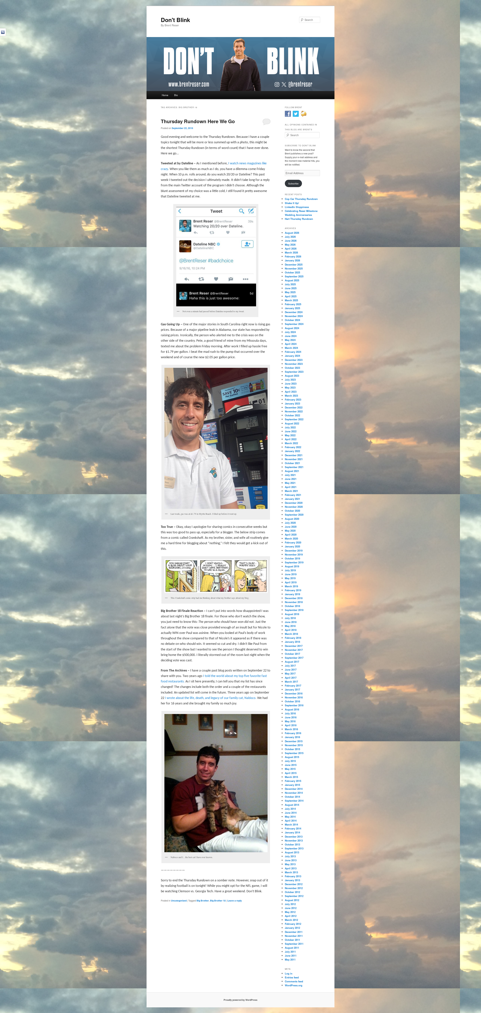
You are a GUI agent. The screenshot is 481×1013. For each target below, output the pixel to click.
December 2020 (294, 503)
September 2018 (294, 610)
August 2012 (292, 900)
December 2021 (294, 455)
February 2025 (293, 304)
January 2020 (292, 546)
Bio (176, 95)
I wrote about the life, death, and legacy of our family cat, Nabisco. (210, 698)
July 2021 (290, 475)
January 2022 (292, 451)
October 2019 (292, 558)
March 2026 (291, 252)
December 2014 (294, 789)
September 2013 (294, 848)
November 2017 (294, 650)
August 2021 (292, 471)
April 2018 (290, 630)
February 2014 (293, 828)
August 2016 (292, 709)
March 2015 (291, 777)
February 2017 (293, 685)
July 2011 (290, 951)
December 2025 (294, 264)
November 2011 (294, 936)
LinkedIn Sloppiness (297, 207)
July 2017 (290, 665)
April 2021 (290, 487)
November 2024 (294, 316)
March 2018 (291, 634)
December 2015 (294, 741)
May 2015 (290, 769)
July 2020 (290, 522)
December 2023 (294, 360)
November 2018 (294, 602)
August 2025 (292, 280)
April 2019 (290, 582)
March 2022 (291, 443)
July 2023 (290, 379)
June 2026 (290, 240)
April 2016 (290, 725)
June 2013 (290, 860)
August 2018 (292, 614)
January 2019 (292, 594)
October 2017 (292, 654)
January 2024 (292, 355)
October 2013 (292, 844)
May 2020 (290, 530)
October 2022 (292, 415)
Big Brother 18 (218, 900)
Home (165, 95)
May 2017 (290, 673)
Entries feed (292, 977)
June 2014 (290, 812)
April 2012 (290, 916)
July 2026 (290, 236)
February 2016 (293, 733)
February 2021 (293, 495)
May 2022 (290, 435)
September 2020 (294, 514)
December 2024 (294, 312)
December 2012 (294, 884)
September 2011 (294, 943)
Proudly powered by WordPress (240, 1000)
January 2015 (292, 785)
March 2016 (291, 729)
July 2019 (290, 570)
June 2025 (290, 288)
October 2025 (292, 272)
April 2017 (290, 677)
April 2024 (290, 344)
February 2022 (293, 447)
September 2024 (294, 324)
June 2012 (290, 908)
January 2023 (292, 403)
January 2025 (292, 308)
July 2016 (290, 713)
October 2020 (292, 510)
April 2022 (290, 439)
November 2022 (294, 411)
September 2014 (294, 800)
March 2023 (291, 395)
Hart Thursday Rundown (299, 219)
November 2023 (294, 364)
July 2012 (290, 904)
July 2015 (290, 761)
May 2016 (290, 721)
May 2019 (290, 578)
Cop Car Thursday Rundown (301, 199)
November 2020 (294, 506)
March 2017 (291, 681)
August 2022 (292, 423)
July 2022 (290, 427)
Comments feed (294, 981)
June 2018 (290, 622)
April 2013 (290, 868)
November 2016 (294, 697)
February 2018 (293, 638)
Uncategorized (179, 900)
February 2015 (293, 781)
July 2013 (290, 856)
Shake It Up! (292, 203)
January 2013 (292, 880)
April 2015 (290, 773)
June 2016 (290, 717)
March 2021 (291, 491)
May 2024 (290, 340)
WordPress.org (293, 985)
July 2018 (290, 618)
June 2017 (290, 669)
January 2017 (292, 689)
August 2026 (292, 232)
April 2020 (290, 534)
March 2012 (291, 920)
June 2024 (290, 336)
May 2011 (290, 959)
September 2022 (294, 419)
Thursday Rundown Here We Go (198, 121)
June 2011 (290, 955)
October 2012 (292, 892)
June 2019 (290, 574)
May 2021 (290, 483)
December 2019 (294, 550)
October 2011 (292, 940)
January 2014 (292, 832)
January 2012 (292, 928)
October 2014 (292, 796)
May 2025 (290, 292)
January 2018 (292, 641)
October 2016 (292, 701)
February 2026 (293, 256)
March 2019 (291, 586)
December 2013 (294, 836)
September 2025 (294, 276)
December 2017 (294, 646)
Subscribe (293, 183)
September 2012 (294, 896)
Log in (288, 973)
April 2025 (290, 296)
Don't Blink (175, 20)
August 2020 (292, 519)
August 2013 (292, 852)
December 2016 (294, 693)
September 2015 (294, 753)
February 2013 (293, 876)
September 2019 (294, 562)
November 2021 (294, 459)
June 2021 (290, 479)
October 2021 (292, 463)
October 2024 (292, 320)
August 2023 (292, 375)
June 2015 (290, 765)
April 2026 (290, 248)
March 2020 (291, 538)
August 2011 (292, 947)
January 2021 (292, 499)
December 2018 (294, 598)
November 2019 (294, 554)
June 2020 (290, 526)
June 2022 (290, 431)
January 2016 (292, 737)
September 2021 (294, 467)
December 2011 (294, 932)
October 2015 (292, 749)
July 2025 (290, 284)
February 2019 (293, 590)
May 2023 (290, 387)
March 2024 (291, 348)
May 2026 (290, 244)
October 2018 (292, 606)
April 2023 (290, 391)
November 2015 (294, 745)
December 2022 (294, 407)
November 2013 (294, 840)
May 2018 (290, 626)
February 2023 (293, 399)
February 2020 (293, 542)
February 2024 (293, 352)
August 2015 (292, 757)
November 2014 (294, 792)
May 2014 (290, 816)
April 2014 (290, 820)
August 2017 (292, 661)
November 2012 (294, 888)
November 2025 (294, 268)
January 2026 (292, 260)
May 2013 (290, 864)
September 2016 (294, 705)
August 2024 (292, 328)
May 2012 (290, 912)
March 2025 (291, 300)
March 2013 (291, 872)
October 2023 (292, 368)
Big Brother (203, 900)
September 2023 (294, 371)
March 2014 (291, 824)
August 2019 (292, 566)
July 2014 (290, 808)
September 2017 (294, 657)
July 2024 (290, 332)
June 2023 (290, 383)
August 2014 (292, 805)
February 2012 (293, 924)
